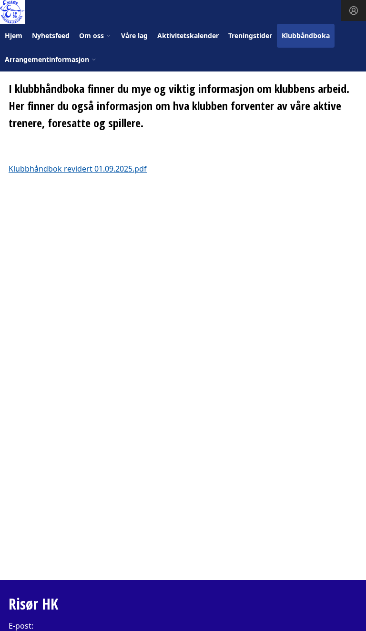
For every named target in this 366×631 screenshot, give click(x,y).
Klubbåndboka (306, 35)
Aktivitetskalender (188, 35)
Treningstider (250, 35)
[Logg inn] (353, 10)
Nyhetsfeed (51, 35)
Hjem (13, 35)
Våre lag (134, 35)
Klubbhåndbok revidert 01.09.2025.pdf (78, 168)
